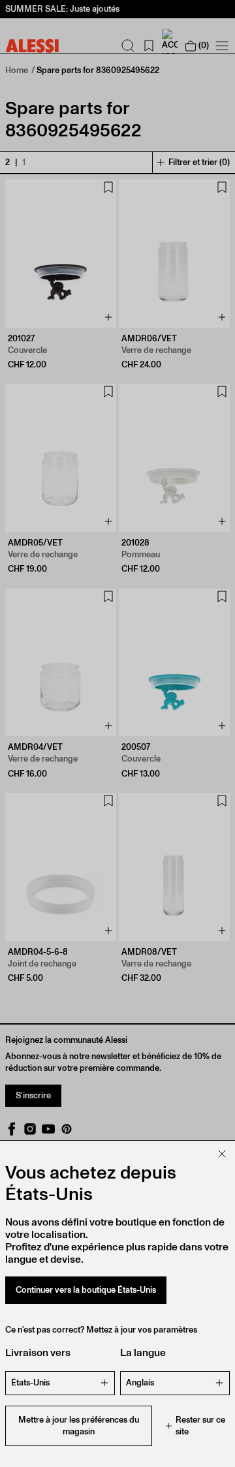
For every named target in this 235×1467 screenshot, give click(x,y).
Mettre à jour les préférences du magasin (78, 1425)
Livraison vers (37, 1352)
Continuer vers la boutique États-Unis (86, 1290)
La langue (143, 1352)
